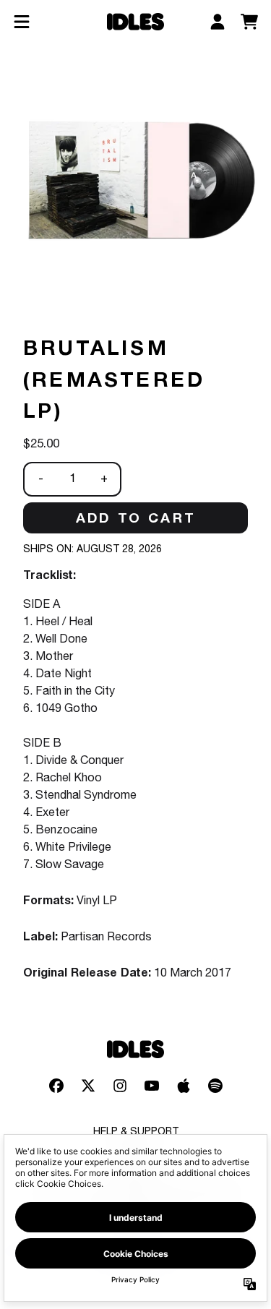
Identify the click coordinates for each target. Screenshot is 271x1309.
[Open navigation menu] (22, 22)
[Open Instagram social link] (120, 1086)
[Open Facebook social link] (56, 1086)
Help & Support (135, 1132)
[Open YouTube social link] (152, 1086)
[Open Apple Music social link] (183, 1086)
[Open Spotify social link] (215, 1086)
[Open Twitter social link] (88, 1086)
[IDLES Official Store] (136, 22)
